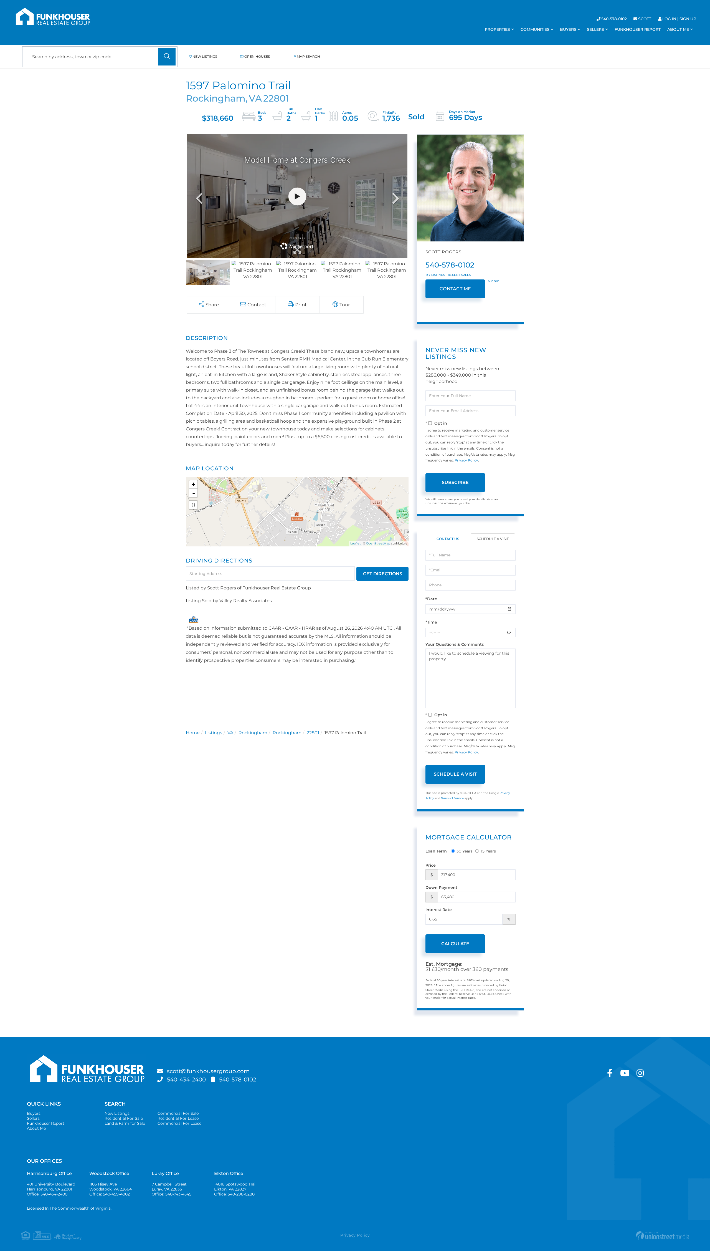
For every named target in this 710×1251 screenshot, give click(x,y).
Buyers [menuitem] (568, 29)
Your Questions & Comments (454, 644)
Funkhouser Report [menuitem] (638, 29)
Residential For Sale (124, 1118)
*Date (431, 598)
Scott (644, 18)
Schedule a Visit (493, 539)
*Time (431, 622)
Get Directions (382, 573)
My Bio (493, 281)
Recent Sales (459, 275)
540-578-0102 (614, 18)
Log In (669, 18)
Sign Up (687, 18)
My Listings (435, 275)
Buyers (33, 1113)
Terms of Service (452, 798)
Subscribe (455, 482)
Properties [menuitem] (497, 29)
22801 (313, 732)
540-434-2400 (186, 1079)
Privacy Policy (466, 460)
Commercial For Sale (178, 1113)
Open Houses (257, 56)
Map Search (308, 56)
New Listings (204, 56)
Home (193, 732)
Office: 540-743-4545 (171, 1194)
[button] (167, 56)
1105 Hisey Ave (110, 1187)
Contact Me (455, 288)
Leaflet (355, 543)
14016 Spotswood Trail (235, 1187)
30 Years (465, 851)
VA (230, 732)
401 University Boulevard (51, 1187)
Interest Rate (438, 909)
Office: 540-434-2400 (47, 1194)
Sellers (33, 1118)
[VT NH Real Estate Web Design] (577, 1235)
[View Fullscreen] (193, 505)
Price (430, 865)
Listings (213, 732)
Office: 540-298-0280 (234, 1194)
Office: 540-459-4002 (109, 1194)
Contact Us (448, 539)
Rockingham (253, 732)
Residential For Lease (178, 1118)
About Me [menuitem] (678, 29)
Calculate (455, 943)
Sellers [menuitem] (595, 29)
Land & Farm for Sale (125, 1123)
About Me (36, 1128)
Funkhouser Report (45, 1123)
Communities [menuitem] (535, 29)
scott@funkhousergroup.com (208, 1071)
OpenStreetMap (378, 543)
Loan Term (436, 851)
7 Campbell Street (169, 1187)
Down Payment (441, 887)
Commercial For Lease (179, 1123)
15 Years (488, 851)
